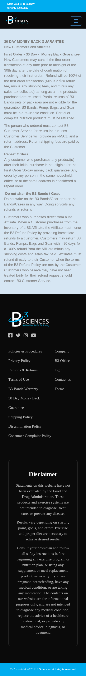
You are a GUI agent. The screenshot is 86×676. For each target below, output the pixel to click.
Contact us (63, 379)
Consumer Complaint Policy (29, 436)
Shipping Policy (20, 417)
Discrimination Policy (25, 426)
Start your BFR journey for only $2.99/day (21, 6)
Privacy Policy (19, 361)
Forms (59, 389)
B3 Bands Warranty (23, 389)
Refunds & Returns (23, 370)
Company (62, 351)
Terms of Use (18, 379)
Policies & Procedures (25, 351)
